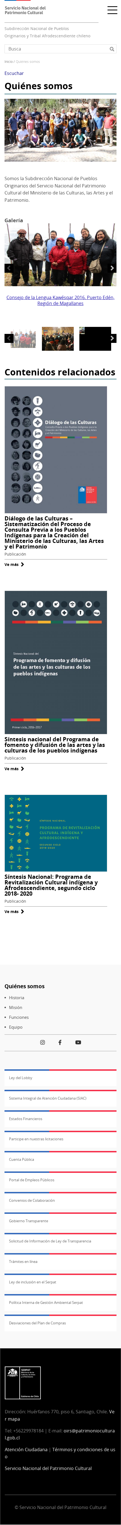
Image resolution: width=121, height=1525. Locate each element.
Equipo (16, 1027)
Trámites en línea (23, 1261)
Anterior (9, 268)
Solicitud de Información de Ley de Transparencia (50, 1241)
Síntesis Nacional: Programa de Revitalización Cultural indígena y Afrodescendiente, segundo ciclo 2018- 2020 (51, 885)
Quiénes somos (24, 986)
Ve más (14, 564)
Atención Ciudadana (26, 1449)
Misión (15, 1007)
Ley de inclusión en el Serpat (32, 1282)
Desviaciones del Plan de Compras (37, 1323)
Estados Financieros (25, 1118)
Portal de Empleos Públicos (31, 1179)
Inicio (9, 61)
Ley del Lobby (20, 1077)
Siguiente (111, 268)
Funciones (19, 1017)
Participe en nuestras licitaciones (36, 1138)
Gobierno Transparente (28, 1220)
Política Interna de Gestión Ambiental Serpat (46, 1302)
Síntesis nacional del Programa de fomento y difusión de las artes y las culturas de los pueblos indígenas (55, 744)
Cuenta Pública (21, 1159)
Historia (16, 997)
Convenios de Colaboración (32, 1200)
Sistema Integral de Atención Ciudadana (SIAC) (47, 1098)
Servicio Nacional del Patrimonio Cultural (48, 1468)
